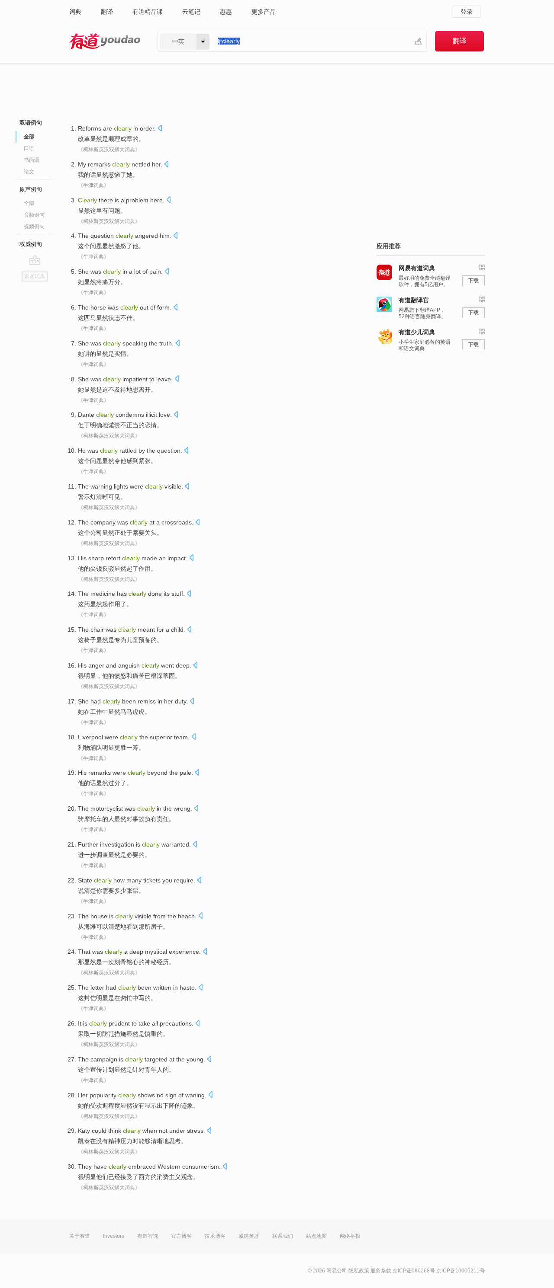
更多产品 (263, 11)
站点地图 (316, 1236)
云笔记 (191, 11)
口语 (29, 148)
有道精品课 (147, 11)
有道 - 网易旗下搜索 (104, 41)
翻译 (107, 11)
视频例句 (34, 227)
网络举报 (350, 1236)
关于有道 (79, 1236)
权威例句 (30, 244)
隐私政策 (358, 1271)
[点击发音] (160, 129)
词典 (75, 11)
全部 (29, 203)
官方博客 (181, 1236)
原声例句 (30, 189)
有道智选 (147, 1236)
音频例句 (34, 215)
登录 (467, 11)
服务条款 (380, 1271)
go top (34, 260)
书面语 (31, 160)
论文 (29, 172)
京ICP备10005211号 (460, 1271)
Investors (113, 1236)
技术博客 (215, 1236)
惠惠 (226, 11)
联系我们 (282, 1236)
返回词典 (34, 276)
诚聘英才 (248, 1236)
